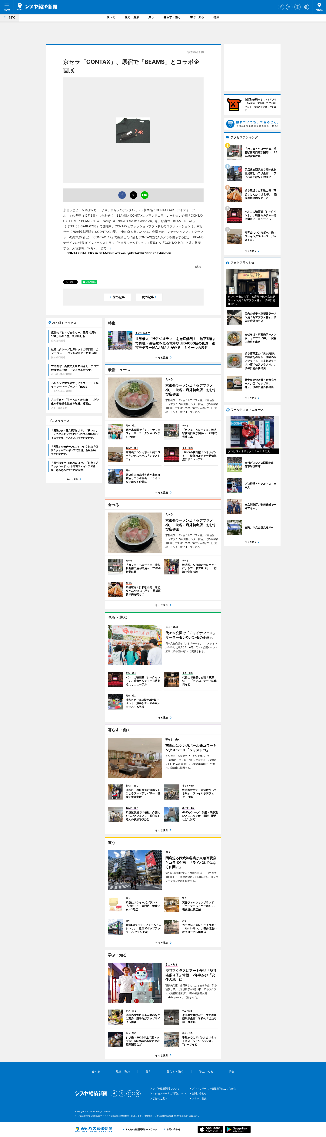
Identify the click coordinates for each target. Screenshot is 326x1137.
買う (151, 17)
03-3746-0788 (86, 226)
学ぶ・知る (197, 17)
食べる (111, 17)
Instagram (297, 7)
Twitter (289, 7)
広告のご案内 (160, 1098)
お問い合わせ (199, 1093)
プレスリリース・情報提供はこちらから (214, 1088)
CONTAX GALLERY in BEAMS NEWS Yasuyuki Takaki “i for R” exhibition (118, 253)
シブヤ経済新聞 (37, 6)
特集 (216, 17)
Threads (306, 7)
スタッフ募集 (199, 1098)
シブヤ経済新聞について (166, 1088)
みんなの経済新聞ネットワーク (93, 1129)
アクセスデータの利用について (170, 1093)
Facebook (281, 7)
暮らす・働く (172, 17)
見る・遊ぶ (132, 17)
